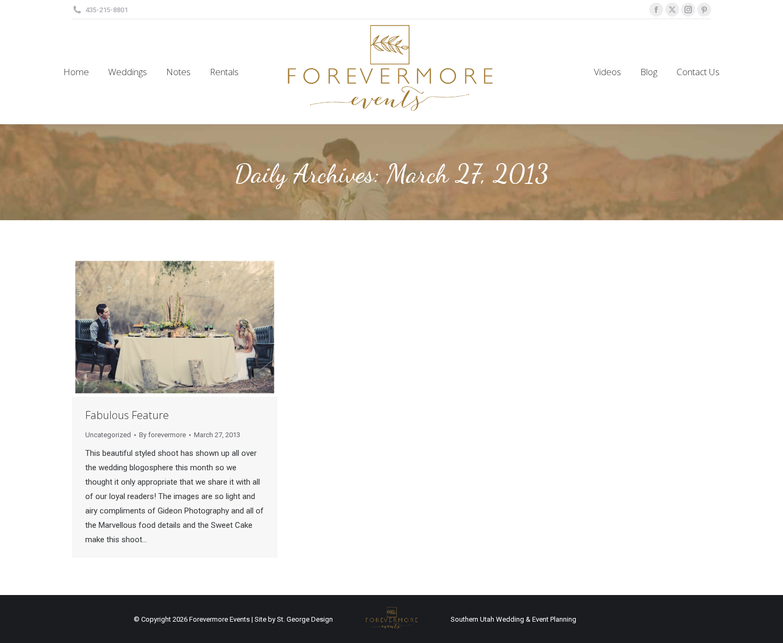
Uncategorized (108, 435)
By (162, 435)
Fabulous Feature (127, 415)
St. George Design (305, 619)
